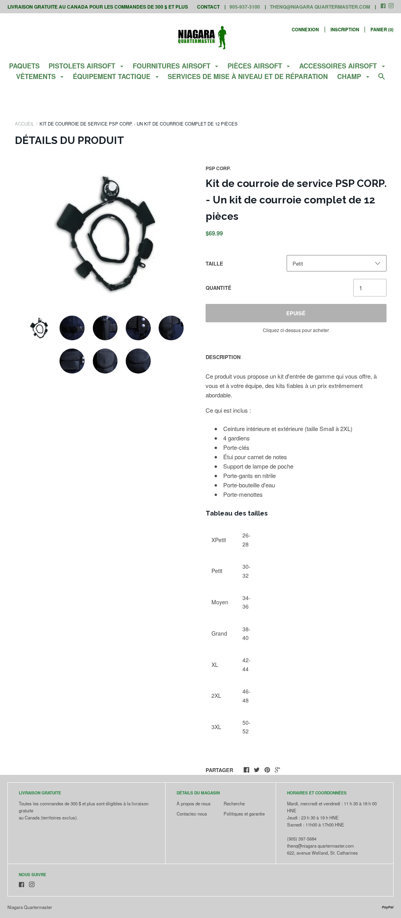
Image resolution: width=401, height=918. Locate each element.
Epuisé (295, 313)
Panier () (382, 29)
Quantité (218, 287)
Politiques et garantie (244, 813)
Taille (214, 263)
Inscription (345, 29)
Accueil (24, 123)
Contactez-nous (192, 813)
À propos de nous (194, 803)
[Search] (381, 79)
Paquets (24, 65)
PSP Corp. (218, 168)
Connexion (305, 29)
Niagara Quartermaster (29, 907)
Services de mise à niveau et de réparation (248, 76)
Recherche (234, 803)
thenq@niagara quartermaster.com (320, 6)
